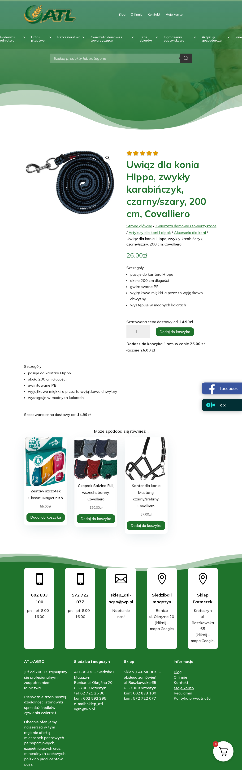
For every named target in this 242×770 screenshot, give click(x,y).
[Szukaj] (186, 58)
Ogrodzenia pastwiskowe (174, 38)
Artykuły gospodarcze (212, 38)
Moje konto (174, 14)
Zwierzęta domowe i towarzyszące (106, 38)
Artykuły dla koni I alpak (150, 232)
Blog (122, 14)
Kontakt (154, 14)
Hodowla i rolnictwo (7, 38)
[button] (107, 158)
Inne (239, 37)
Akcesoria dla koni (190, 232)
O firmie (137, 14)
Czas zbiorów (146, 38)
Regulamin (183, 693)
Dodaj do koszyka (175, 331)
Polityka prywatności (192, 698)
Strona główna (139, 226)
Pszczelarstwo (68, 37)
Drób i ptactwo (38, 38)
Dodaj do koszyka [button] (45, 517)
